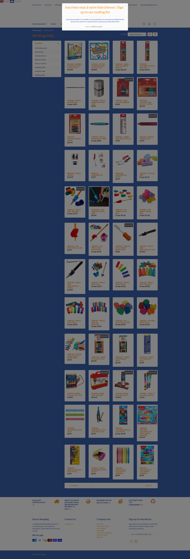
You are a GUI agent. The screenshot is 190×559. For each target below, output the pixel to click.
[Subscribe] (104, 26)
